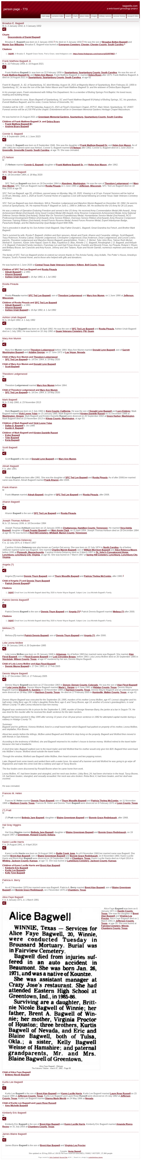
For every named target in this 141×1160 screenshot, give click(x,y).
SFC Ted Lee (39, 295)
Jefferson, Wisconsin (90, 186)
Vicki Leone (28, 413)
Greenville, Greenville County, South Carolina (25, 150)
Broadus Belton (115, 42)
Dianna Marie (55, 1098)
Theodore (117, 183)
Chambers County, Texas (41, 1126)
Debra (94, 75)
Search (68, 16)
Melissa (118, 611)
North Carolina (111, 547)
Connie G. (33, 165)
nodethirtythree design (95, 1157)
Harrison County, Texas (78, 690)
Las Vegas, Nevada (75, 352)
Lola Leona (16, 687)
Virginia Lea (75, 1145)
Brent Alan (20, 856)
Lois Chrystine (64, 657)
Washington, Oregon (13, 416)
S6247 (10, 593)
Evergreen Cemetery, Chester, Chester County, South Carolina (91, 44)
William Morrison (97, 550)
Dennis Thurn (35, 576)
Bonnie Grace (103, 817)
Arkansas (61, 654)
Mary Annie (60, 530)
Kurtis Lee (15, 870)
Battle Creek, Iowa (65, 853)
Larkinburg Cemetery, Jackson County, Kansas (91, 861)
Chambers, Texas (81, 858)
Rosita (53, 186)
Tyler (12, 438)
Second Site (63, 1157)
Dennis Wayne (17, 666)
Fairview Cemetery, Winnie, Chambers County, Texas (115, 927)
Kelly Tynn (15, 873)
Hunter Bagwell (74, 1151)
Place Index (84, 16)
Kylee (12, 435)
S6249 (10, 54)
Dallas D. (14, 425)
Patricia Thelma (97, 576)
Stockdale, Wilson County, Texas (19, 659)
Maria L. (66, 687)
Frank (51, 480)
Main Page (45, 16)
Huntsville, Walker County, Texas (109, 692)
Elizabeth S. (29, 690)
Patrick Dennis (17, 583)
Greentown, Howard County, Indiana (36, 835)
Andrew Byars (17, 126)
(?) (75, 148)
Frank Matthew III (18, 124)
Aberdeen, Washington (74, 183)
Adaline (37, 352)
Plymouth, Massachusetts (30, 552)
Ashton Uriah (16, 277)
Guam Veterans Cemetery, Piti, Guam (75, 331)
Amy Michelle (16, 1105)
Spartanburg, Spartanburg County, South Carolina (90, 72)
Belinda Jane (33, 817)
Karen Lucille (71, 1093)
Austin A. (14, 428)
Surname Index (57, 16)
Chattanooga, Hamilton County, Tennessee (85, 528)
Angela (74, 611)
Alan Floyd (45, 664)
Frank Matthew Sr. (16, 75)
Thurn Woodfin (67, 576)
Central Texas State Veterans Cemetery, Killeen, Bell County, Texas (69, 265)
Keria (12, 440)
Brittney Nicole (17, 1075)
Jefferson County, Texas (30, 1096)
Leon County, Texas (127, 803)
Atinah (13, 272)
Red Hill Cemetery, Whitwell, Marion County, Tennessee (58, 533)
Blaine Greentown (70, 817)
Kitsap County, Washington (60, 418)
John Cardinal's (54, 1157)
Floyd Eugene (36, 657)
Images (94, 16)
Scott (12, 366)
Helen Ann (44, 75)
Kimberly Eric (16, 868)
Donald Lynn (104, 350)
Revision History (119, 16)
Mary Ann (95, 295)
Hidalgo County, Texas (105, 687)
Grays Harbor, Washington (120, 416)
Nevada (89, 1098)
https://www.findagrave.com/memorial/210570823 (94, 54)
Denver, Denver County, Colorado (80, 685)
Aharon (13, 274)
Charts (75, 16)
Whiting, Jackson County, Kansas (20, 861)
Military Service (105, 16)
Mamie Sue (13, 44)
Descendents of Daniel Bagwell (24, 37)
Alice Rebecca (126, 550)
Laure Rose (120, 1093)
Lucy (123, 411)
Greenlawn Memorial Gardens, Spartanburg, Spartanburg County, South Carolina (80, 117)
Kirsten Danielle (92, 413)
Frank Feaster (35, 530)
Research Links (133, 16)
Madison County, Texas (22, 803)
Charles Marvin (64, 550)
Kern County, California (58, 411)
